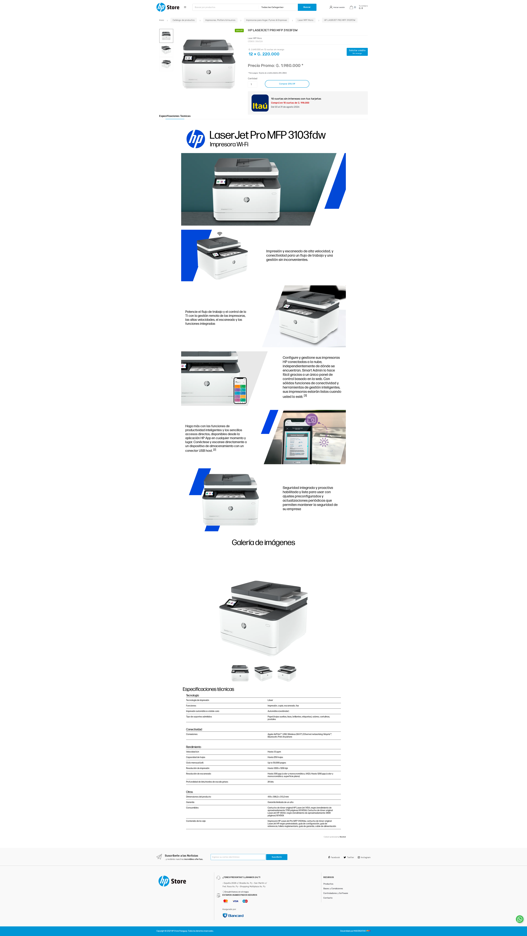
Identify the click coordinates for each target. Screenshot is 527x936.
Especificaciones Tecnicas (175, 116)
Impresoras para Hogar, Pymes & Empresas (266, 20)
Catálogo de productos (184, 20)
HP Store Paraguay (179, 931)
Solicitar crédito (357, 51)
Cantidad (252, 78)
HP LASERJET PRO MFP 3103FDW (339, 20)
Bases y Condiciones (333, 888)
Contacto (328, 898)
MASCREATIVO (360, 931)
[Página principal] (167, 7)
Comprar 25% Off (287, 84)
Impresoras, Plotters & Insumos (220, 20)
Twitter (350, 857)
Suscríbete (277, 857)
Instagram (366, 857)
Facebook (335, 857)
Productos (328, 884)
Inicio (161, 20)
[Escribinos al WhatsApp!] (520, 919)
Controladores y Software (335, 893)
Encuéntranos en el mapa (237, 892)
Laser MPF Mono (305, 20)
